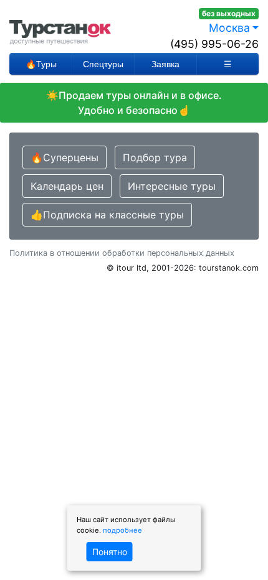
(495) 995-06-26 (214, 43)
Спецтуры (103, 64)
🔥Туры (41, 64)
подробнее (122, 530)
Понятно (109, 551)
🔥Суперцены (64, 157)
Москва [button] (229, 27)
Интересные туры (172, 186)
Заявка (165, 64)
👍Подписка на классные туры (107, 214)
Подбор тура (155, 157)
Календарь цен (67, 186)
